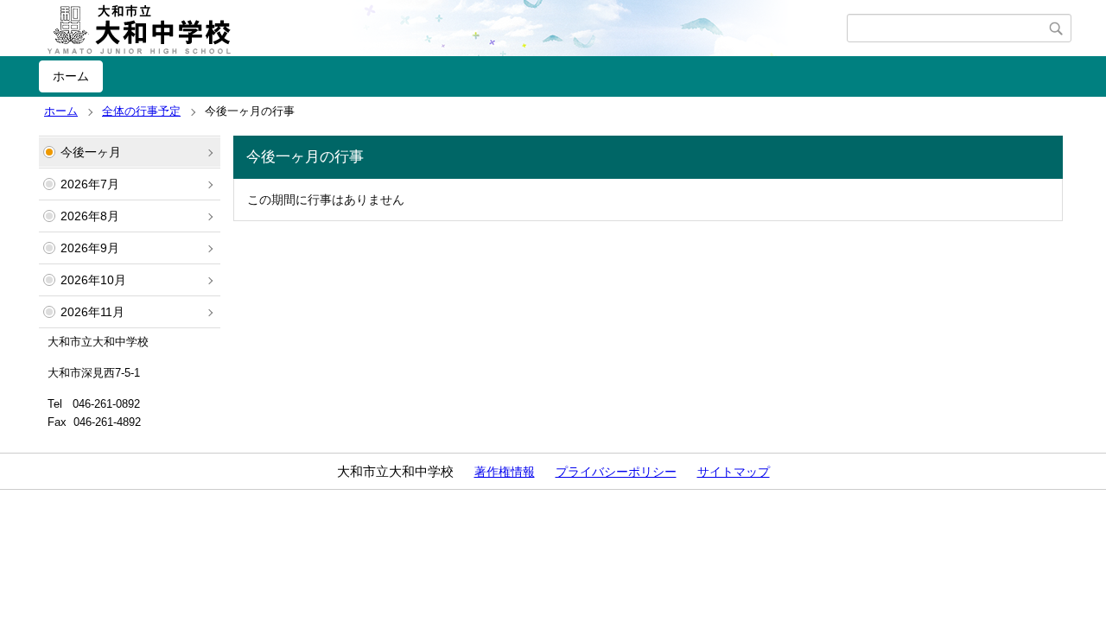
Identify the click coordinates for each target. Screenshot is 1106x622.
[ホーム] (443, 28)
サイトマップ (733, 472)
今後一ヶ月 (90, 152)
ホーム (71, 76)
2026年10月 (93, 280)
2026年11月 (92, 312)
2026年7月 (89, 184)
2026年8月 (89, 216)
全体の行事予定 (141, 111)
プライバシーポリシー (616, 472)
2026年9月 (89, 248)
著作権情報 (504, 472)
